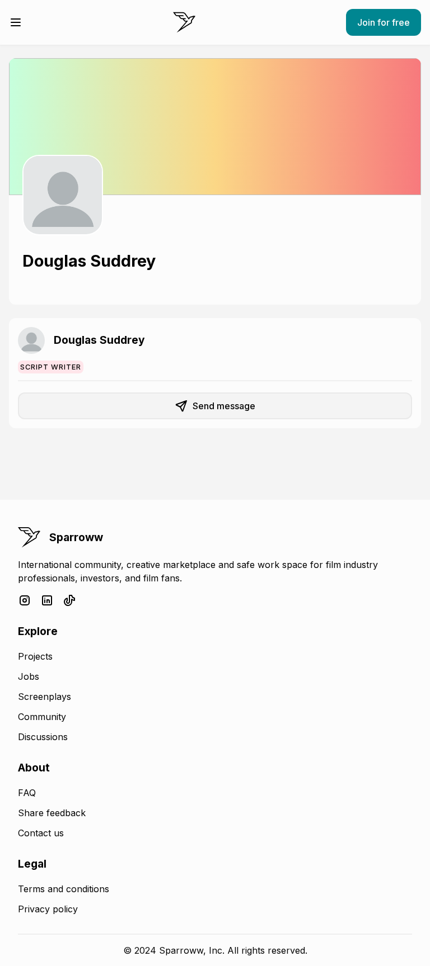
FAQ (27, 792)
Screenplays (44, 696)
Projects (35, 656)
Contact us (41, 833)
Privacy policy (48, 909)
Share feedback (52, 812)
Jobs (28, 676)
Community (42, 716)
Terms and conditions (63, 888)
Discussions (43, 736)
